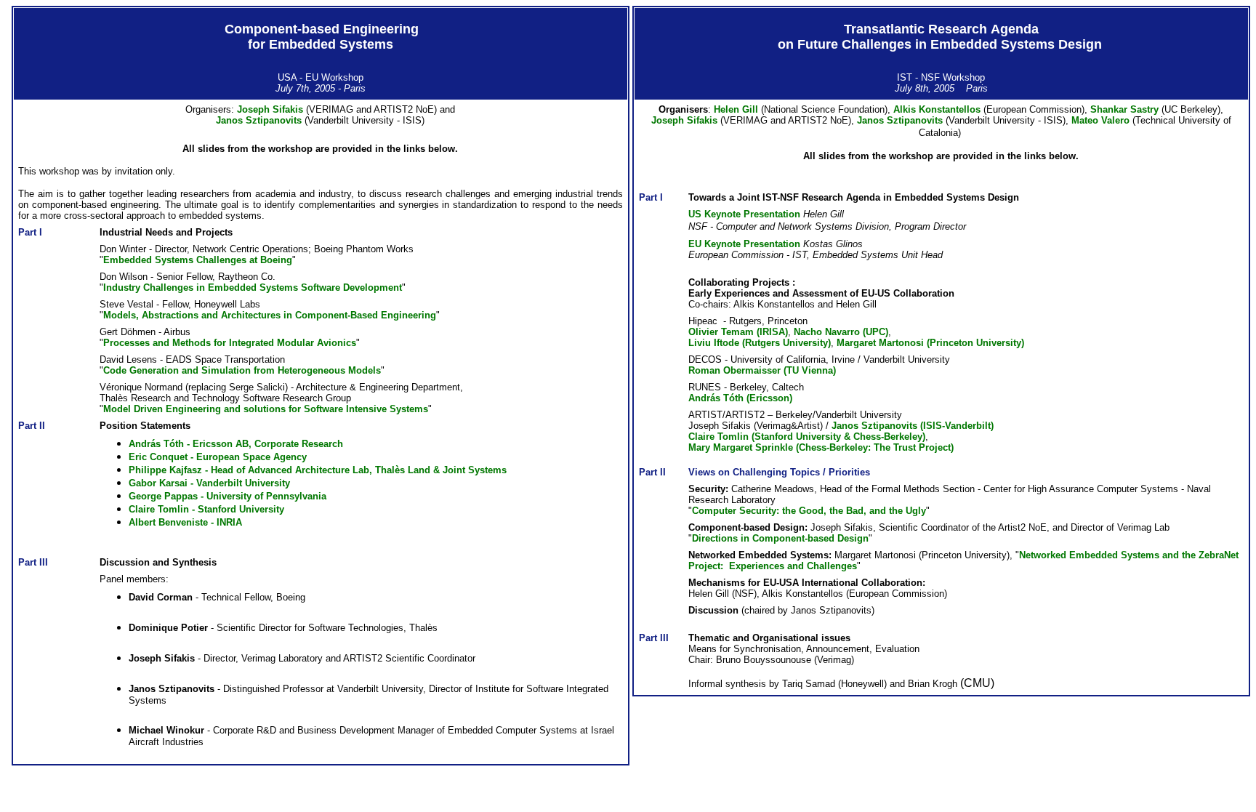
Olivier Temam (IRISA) (738, 331)
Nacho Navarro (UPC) (841, 331)
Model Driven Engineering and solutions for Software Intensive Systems (265, 408)
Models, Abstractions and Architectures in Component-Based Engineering (269, 315)
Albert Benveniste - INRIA (187, 522)
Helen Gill (737, 109)
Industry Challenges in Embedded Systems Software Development (252, 287)
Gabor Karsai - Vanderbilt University (209, 483)
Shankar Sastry (1126, 109)
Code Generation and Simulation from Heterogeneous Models (242, 370)
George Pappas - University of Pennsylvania (227, 496)
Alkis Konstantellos (938, 109)
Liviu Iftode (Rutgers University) (759, 342)
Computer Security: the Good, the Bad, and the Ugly (809, 510)
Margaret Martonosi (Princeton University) (930, 342)
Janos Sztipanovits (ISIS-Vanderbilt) (913, 425)
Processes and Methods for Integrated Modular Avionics (229, 342)
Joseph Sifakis (270, 109)
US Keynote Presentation (744, 214)
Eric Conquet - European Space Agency (218, 456)
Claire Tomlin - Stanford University (206, 509)
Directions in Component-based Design (780, 538)
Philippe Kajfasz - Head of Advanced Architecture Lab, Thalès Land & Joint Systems (318, 470)
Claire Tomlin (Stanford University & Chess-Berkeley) (806, 436)
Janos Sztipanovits (259, 120)
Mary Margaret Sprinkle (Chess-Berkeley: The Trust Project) (821, 447)
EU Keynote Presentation (744, 243)
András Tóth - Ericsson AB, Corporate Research (236, 443)
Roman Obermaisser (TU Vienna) (762, 370)
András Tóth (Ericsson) (740, 398)
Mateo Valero (1101, 120)
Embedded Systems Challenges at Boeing (197, 259)
